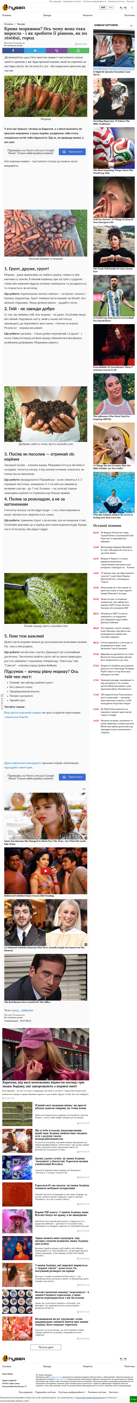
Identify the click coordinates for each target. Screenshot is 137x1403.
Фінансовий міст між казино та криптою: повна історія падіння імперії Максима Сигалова (116, 591)
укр (103, 8)
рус (111, 8)
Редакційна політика (72, 1)
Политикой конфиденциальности (90, 1398)
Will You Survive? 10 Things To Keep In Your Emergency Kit (113, 221)
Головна (6, 15)
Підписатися (75, 152)
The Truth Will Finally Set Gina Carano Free (113, 270)
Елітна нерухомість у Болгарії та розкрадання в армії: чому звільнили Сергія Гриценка (116, 646)
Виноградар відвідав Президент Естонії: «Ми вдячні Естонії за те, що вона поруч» (117, 550)
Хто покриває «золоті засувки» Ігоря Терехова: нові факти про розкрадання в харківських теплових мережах (116, 632)
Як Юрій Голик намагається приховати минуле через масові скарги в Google (116, 712)
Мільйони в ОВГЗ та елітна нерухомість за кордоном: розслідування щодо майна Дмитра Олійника (114, 618)
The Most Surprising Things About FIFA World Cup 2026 (113, 171)
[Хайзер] (13, 7)
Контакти (131, 1)
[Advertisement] (45, 188)
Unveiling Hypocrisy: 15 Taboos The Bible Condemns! (111, 122)
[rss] (121, 7)
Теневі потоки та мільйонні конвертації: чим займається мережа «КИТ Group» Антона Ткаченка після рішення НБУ (115, 603)
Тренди (47, 15)
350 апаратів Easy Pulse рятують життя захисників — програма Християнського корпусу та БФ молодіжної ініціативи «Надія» (116, 699)
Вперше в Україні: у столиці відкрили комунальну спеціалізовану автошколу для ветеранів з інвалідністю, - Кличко (117, 563)
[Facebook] (13, 50)
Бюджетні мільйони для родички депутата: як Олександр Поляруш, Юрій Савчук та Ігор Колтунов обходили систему (117, 670)
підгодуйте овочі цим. (18, 767)
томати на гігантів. (16, 717)
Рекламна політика (116, 1)
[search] (132, 7)
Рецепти (87, 15)
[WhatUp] (78, 50)
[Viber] (57, 50)
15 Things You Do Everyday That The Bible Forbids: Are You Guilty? (112, 467)
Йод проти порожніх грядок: (23, 712)
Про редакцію (55, 1)
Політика (129, 15)
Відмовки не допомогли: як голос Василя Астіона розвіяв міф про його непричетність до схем (117, 657)
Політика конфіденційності (94, 1)
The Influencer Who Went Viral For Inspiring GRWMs (111, 418)
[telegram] (124, 7)
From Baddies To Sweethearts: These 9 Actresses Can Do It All (113, 368)
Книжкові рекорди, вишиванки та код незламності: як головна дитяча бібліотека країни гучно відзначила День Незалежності (117, 684)
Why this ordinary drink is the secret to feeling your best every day (113, 516)
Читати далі (45, 1347)
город (15, 1010)
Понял (133, 1399)
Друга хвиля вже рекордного (23, 763)
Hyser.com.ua (56, 1377)
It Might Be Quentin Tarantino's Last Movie (111, 73)
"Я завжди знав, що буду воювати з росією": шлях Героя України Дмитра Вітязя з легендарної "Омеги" (117, 577)
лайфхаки (27, 1010)
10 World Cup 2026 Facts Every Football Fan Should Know (113, 319)
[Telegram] (35, 50)
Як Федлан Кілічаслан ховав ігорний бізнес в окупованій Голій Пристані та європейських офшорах (117, 537)
